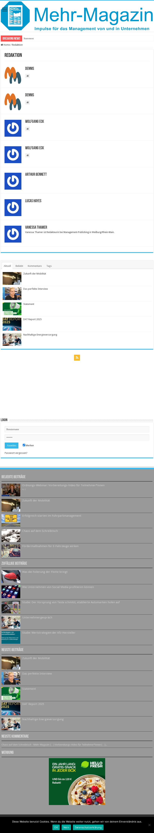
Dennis (29, 69)
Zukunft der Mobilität (34, 273)
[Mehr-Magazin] (77, 16)
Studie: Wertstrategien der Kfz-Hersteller (48, 632)
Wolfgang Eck (34, 122)
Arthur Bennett (36, 175)
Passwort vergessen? (16, 453)
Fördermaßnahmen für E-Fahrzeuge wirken (50, 546)
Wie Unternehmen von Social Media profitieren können (58, 587)
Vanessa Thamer (36, 227)
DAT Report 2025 (32, 319)
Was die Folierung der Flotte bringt (45, 572)
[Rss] (77, 358)
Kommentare (35, 266)
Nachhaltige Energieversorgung (40, 334)
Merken (29, 445)
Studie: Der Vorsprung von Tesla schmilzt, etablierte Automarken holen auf (71, 602)
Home (6, 44)
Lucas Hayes (33, 201)
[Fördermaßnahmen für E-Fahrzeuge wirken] (11, 550)
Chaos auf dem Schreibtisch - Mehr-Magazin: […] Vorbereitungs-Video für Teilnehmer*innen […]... (54, 744)
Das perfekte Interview (35, 288)
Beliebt (19, 266)
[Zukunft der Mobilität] (11, 505)
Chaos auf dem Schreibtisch (40, 531)
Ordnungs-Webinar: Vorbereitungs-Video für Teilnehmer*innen (63, 485)
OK (56, 827)
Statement (29, 38)
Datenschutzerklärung (88, 827)
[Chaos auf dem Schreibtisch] (11, 535)
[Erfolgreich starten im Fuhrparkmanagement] (11, 520)
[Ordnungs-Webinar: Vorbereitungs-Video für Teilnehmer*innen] (11, 490)
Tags (49, 266)
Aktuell (7, 266)
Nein (66, 827)
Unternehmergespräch (37, 617)
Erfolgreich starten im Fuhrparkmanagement (51, 515)
